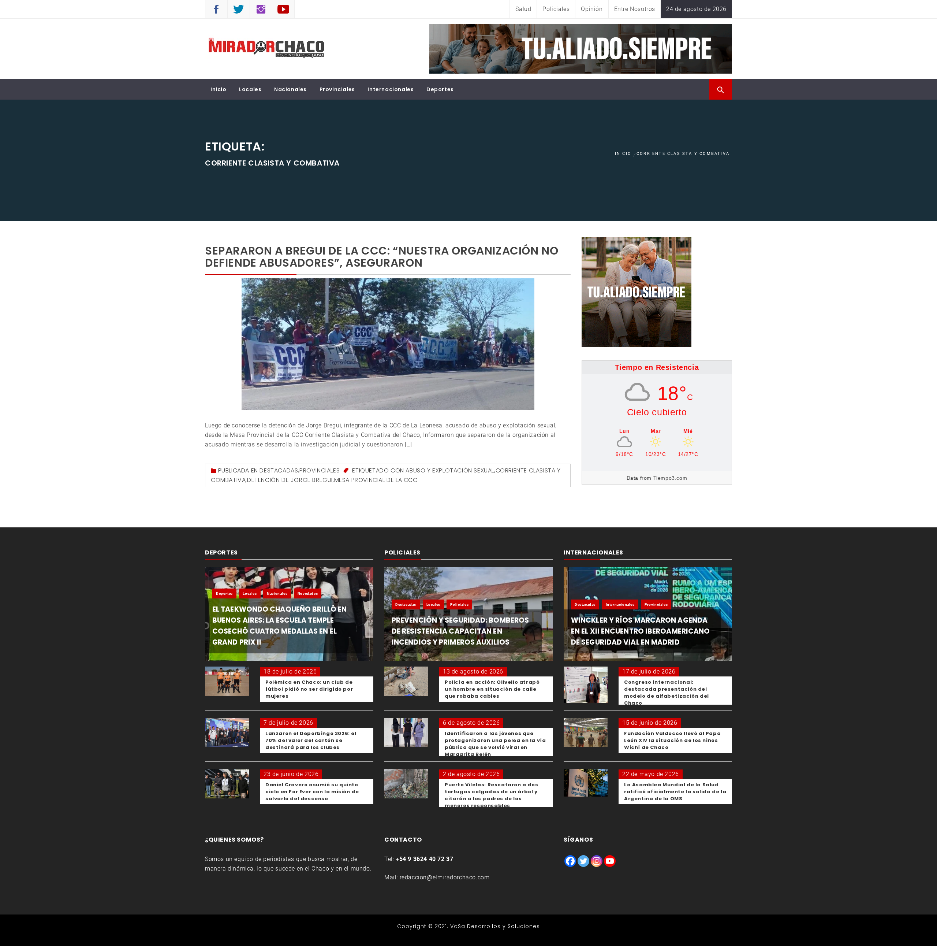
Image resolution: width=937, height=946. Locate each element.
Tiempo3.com (670, 478)
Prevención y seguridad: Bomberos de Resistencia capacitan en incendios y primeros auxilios (460, 631)
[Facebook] (570, 861)
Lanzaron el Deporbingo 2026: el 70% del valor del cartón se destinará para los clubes (310, 740)
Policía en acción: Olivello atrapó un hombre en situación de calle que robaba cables (492, 689)
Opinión (591, 8)
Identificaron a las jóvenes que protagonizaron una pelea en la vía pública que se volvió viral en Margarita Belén (495, 744)
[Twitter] (583, 861)
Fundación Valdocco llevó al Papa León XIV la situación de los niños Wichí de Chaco (672, 740)
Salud (523, 8)
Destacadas (279, 470)
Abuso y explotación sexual (450, 470)
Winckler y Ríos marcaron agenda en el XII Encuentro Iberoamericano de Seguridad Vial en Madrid (640, 631)
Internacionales (390, 89)
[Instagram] (596, 861)
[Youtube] (610, 861)
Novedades (308, 593)
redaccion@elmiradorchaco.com (445, 877)
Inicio (218, 89)
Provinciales (337, 89)
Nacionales (290, 89)
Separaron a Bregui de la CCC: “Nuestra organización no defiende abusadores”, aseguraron (381, 257)
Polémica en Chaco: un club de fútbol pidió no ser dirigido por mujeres (309, 689)
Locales (250, 89)
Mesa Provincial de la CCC (376, 480)
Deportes (440, 89)
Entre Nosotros (634, 8)
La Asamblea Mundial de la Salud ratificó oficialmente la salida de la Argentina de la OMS (675, 791)
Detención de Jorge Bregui (290, 480)
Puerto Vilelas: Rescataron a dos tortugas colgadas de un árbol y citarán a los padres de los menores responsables (491, 795)
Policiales (556, 8)
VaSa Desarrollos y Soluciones (495, 926)
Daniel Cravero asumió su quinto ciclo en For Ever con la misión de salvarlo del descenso (312, 791)
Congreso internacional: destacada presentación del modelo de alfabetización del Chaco (666, 692)
